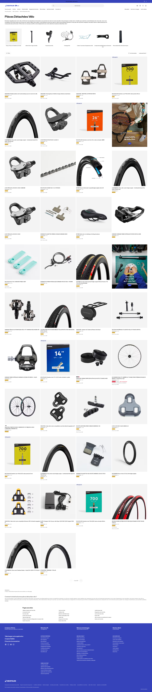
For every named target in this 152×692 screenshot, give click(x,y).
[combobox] (143, 53)
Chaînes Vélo (61, 612)
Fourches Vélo (26, 613)
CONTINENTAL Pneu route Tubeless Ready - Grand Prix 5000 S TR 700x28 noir (22, 571)
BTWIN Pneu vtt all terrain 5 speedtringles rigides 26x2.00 (90, 188)
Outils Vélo (61, 617)
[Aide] (140, 5)
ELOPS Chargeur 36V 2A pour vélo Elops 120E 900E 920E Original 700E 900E (57, 522)
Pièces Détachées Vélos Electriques (120, 45)
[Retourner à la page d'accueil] (12, 5)
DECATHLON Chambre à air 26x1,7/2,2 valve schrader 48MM (90, 140)
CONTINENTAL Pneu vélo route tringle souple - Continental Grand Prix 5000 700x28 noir (21, 140)
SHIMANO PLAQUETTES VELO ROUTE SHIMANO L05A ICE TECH (90, 473)
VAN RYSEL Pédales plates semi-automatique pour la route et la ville (21, 93)
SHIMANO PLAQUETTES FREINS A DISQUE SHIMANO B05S (53, 234)
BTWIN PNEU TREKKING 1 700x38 (48, 570)
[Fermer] (146, 1)
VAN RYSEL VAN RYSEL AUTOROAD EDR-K (86, 93)
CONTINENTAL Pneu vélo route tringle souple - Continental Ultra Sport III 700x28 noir (57, 474)
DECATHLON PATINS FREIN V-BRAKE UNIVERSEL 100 (88, 426)
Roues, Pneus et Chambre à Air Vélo (13, 45)
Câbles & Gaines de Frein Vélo (29, 610)
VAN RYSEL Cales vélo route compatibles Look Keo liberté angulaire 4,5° (57, 426)
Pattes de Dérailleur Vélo (64, 615)
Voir (129, 143)
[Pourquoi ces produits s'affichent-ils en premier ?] (129, 53)
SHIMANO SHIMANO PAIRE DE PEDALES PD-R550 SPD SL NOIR (126, 234)
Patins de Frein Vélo (99, 619)
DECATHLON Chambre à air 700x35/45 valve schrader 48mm (90, 521)
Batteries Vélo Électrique (64, 613)
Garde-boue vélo (26, 620)
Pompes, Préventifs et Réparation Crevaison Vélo (33, 619)
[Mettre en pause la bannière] (144, 1)
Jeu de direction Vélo (99, 613)
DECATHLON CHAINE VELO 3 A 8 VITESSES (50, 188)
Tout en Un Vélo (62, 610)
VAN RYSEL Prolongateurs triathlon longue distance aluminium (55, 93)
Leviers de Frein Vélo (27, 615)
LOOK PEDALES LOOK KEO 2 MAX (12, 234)
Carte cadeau (144, 9)
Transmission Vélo (49, 45)
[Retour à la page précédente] (71, 580)
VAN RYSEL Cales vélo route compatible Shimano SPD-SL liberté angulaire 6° (22, 522)
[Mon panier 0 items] (145, 5)
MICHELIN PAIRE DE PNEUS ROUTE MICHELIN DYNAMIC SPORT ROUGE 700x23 (128, 522)
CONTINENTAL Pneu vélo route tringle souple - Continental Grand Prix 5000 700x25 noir (128, 188)
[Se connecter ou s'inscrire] (143, 5)
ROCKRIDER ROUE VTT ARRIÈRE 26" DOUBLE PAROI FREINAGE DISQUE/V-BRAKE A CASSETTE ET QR (129, 378)
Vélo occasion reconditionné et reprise (103, 617)
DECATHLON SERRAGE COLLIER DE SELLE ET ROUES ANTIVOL (126, 329)
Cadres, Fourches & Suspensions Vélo (85, 45)
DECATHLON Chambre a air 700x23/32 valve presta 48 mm (126, 93)
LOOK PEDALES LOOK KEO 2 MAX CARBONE (15, 188)
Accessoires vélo (26, 612)
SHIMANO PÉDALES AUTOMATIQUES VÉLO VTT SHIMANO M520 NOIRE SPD (22, 329)
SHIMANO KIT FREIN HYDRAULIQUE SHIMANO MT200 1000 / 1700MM (56, 281)
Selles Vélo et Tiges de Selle (31, 45)
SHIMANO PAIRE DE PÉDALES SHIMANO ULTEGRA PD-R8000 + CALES (21, 377)
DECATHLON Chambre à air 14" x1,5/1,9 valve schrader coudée (55, 377)
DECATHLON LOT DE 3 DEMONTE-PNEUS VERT (15, 281)
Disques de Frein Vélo (63, 619)
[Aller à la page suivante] (81, 580)
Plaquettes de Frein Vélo (100, 612)
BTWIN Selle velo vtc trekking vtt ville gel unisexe (88, 234)
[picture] (22, 74)
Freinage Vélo (67, 45)
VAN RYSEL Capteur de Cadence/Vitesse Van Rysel (88, 329)
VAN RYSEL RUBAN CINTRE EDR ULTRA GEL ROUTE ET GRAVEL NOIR (91, 378)
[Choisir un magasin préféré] (137, 5)
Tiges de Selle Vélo (27, 617)
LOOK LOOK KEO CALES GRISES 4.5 (120, 426)
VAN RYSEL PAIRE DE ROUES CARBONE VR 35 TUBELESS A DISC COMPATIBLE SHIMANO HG (19, 428)
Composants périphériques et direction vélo (102, 46)
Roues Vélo (97, 615)
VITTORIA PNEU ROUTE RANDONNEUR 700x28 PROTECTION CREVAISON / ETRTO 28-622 (57, 330)
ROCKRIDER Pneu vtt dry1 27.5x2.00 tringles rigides (124, 473)
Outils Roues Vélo (98, 610)
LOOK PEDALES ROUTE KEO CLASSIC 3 (49, 140)
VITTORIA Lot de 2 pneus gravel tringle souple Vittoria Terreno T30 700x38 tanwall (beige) (92, 282)
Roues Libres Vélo (62, 620)
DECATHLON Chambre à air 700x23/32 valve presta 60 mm (19, 473)
